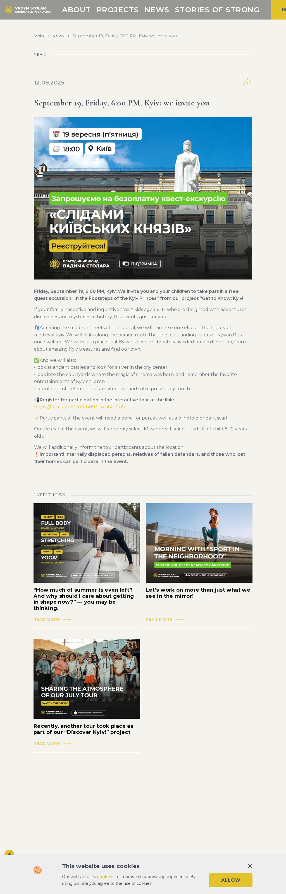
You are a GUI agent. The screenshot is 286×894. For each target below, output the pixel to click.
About (76, 9)
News (157, 9)
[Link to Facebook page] (9, 854)
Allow (230, 880)
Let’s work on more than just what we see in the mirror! (198, 593)
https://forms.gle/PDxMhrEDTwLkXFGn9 (79, 406)
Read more (47, 619)
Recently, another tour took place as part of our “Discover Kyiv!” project (83, 729)
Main (39, 35)
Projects (118, 9)
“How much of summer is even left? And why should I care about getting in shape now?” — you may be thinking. (84, 599)
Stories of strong (217, 9)
